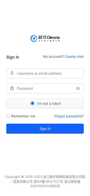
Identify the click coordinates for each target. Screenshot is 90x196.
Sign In (45, 128)
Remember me (23, 116)
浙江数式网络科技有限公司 (62, 177)
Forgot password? (69, 116)
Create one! (74, 56)
